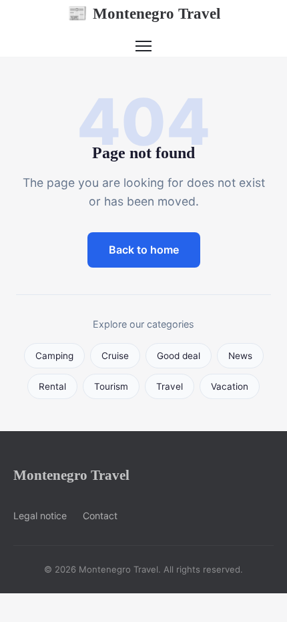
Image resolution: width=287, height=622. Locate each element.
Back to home (144, 249)
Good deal (178, 355)
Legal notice (40, 515)
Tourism (111, 386)
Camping (54, 355)
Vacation (229, 386)
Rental (52, 386)
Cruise (115, 355)
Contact (100, 515)
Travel (169, 386)
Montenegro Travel (143, 13)
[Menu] (143, 46)
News (240, 355)
